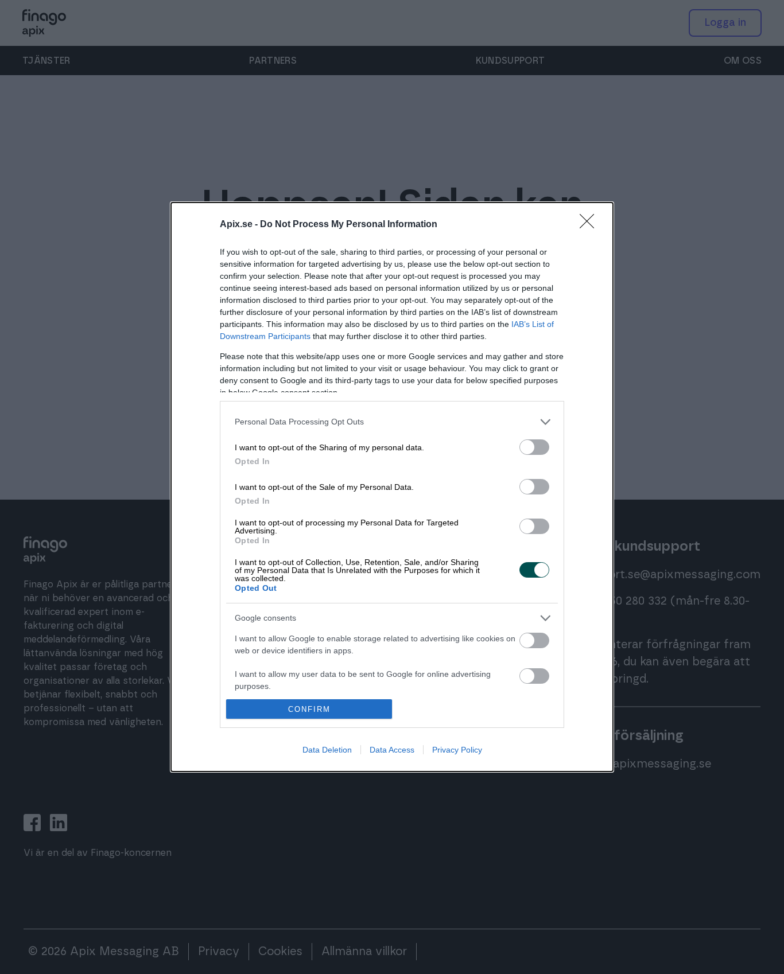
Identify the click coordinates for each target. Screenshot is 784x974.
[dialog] (392, 487)
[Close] (590, 225)
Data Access (392, 749)
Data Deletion (327, 749)
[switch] (534, 447)
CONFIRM (309, 709)
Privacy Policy (457, 749)
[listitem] (392, 422)
